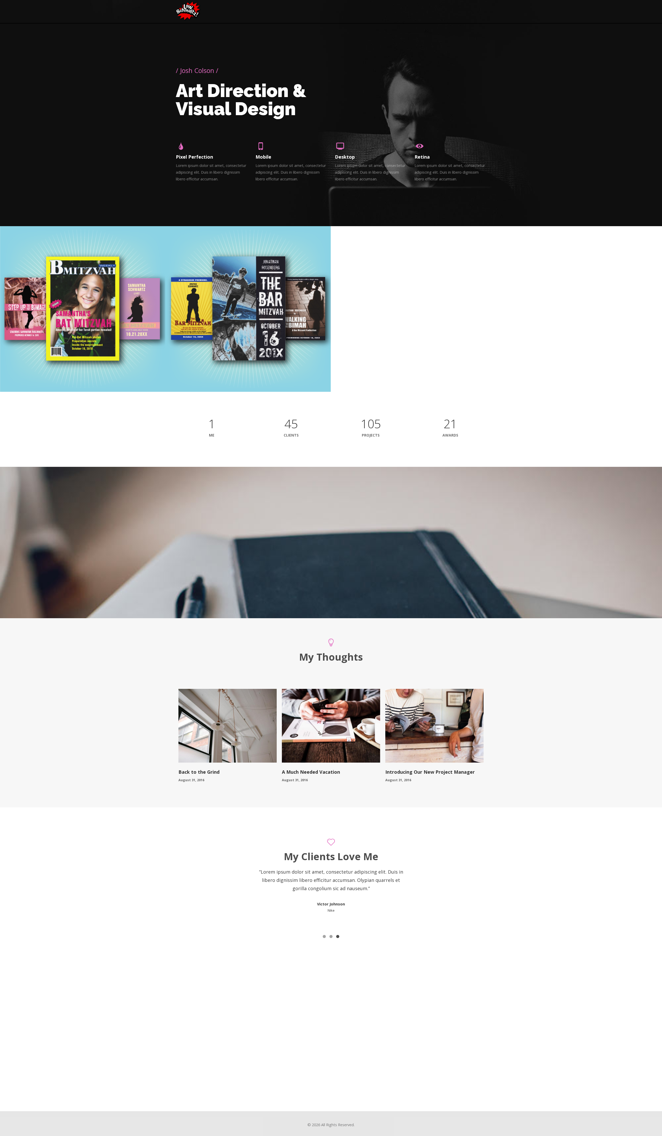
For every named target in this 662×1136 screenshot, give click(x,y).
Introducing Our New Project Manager (430, 772)
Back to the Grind (199, 772)
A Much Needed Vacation (311, 772)
